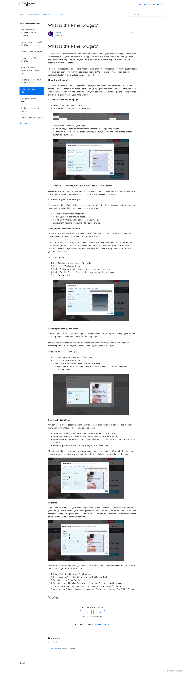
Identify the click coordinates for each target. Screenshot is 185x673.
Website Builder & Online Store (39, 14)
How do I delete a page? (31, 51)
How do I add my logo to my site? (31, 43)
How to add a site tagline (31, 117)
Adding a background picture (30, 109)
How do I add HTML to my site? (30, 59)
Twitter (53, 597)
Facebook (49, 597)
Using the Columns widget (29, 100)
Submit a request (156, 4)
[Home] (27, 6)
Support (58, 32)
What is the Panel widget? (28, 90)
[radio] (86, 612)
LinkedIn (57, 597)
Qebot (22, 14)
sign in (56, 649)
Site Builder (58, 14)
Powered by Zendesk (174, 671)
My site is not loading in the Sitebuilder (31, 81)
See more (24, 123)
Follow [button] (132, 33)
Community (141, 4)
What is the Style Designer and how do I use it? (31, 70)
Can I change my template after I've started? (28, 33)
